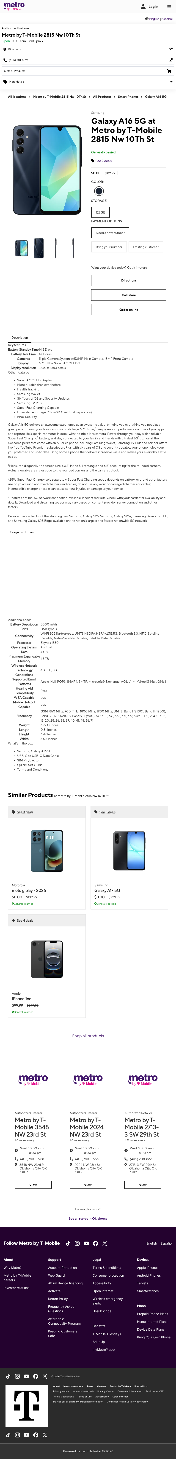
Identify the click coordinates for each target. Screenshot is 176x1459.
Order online (128, 309)
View (33, 1185)
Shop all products (88, 1035)
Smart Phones (128, 96)
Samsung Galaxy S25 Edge (33, 520)
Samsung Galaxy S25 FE (150, 516)
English (154, 19)
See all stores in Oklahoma (88, 1218)
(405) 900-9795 (87, 1159)
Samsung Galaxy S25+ (115, 516)
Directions (129, 280)
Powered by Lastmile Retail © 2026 (88, 1451)
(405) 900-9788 (32, 1159)
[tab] (19, 337)
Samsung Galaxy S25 (84, 516)
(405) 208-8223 (142, 1159)
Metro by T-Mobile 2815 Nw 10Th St (59, 96)
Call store (129, 295)
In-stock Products (14, 71)
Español (167, 19)
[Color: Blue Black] (99, 191)
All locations (17, 96)
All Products (102, 96)
